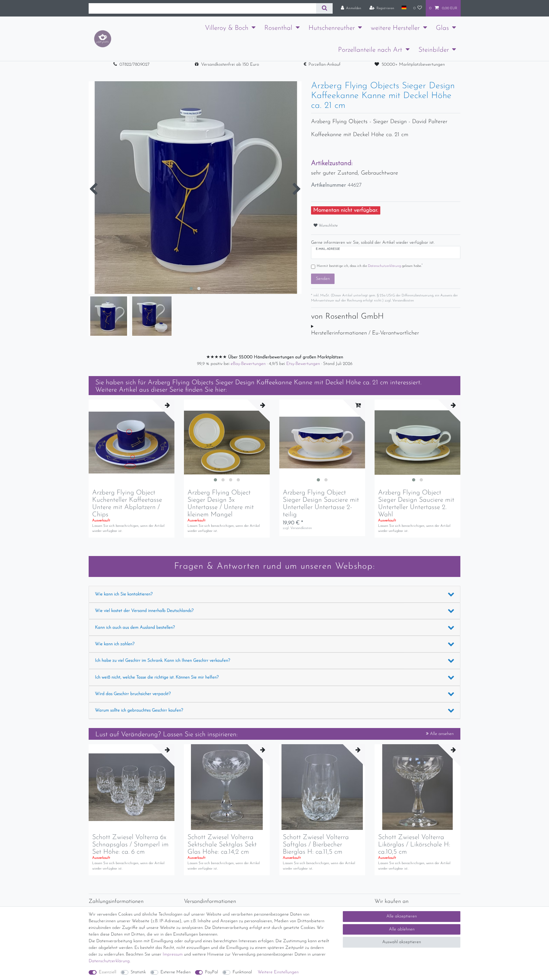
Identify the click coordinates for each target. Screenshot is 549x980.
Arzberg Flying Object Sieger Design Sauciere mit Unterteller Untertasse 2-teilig (321, 503)
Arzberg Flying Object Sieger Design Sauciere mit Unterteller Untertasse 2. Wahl (416, 503)
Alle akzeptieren (401, 916)
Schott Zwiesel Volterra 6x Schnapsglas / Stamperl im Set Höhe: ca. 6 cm (130, 844)
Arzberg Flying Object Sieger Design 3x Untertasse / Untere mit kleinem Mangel (220, 503)
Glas (442, 28)
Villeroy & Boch (226, 28)
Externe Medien (175, 972)
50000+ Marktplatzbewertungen (413, 64)
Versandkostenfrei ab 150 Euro (230, 64)
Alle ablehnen (402, 929)
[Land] (404, 8)
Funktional (242, 972)
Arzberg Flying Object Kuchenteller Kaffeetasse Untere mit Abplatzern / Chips (127, 503)
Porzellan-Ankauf (324, 64)
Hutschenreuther (331, 28)
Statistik (138, 972)
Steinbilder (433, 50)
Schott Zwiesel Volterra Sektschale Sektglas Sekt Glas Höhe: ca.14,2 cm (222, 844)
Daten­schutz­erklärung (109, 961)
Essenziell (107, 972)
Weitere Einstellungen (278, 972)
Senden (323, 278)
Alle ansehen (441, 734)
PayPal (211, 972)
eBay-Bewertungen (249, 363)
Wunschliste (327, 226)
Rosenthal (278, 28)
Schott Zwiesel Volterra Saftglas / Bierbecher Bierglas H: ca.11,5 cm (316, 844)
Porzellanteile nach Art (370, 50)
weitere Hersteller (395, 28)
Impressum (173, 954)
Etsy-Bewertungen (303, 363)
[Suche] (324, 8)
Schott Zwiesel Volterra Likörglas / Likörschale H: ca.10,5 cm (414, 844)
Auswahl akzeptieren (401, 942)
